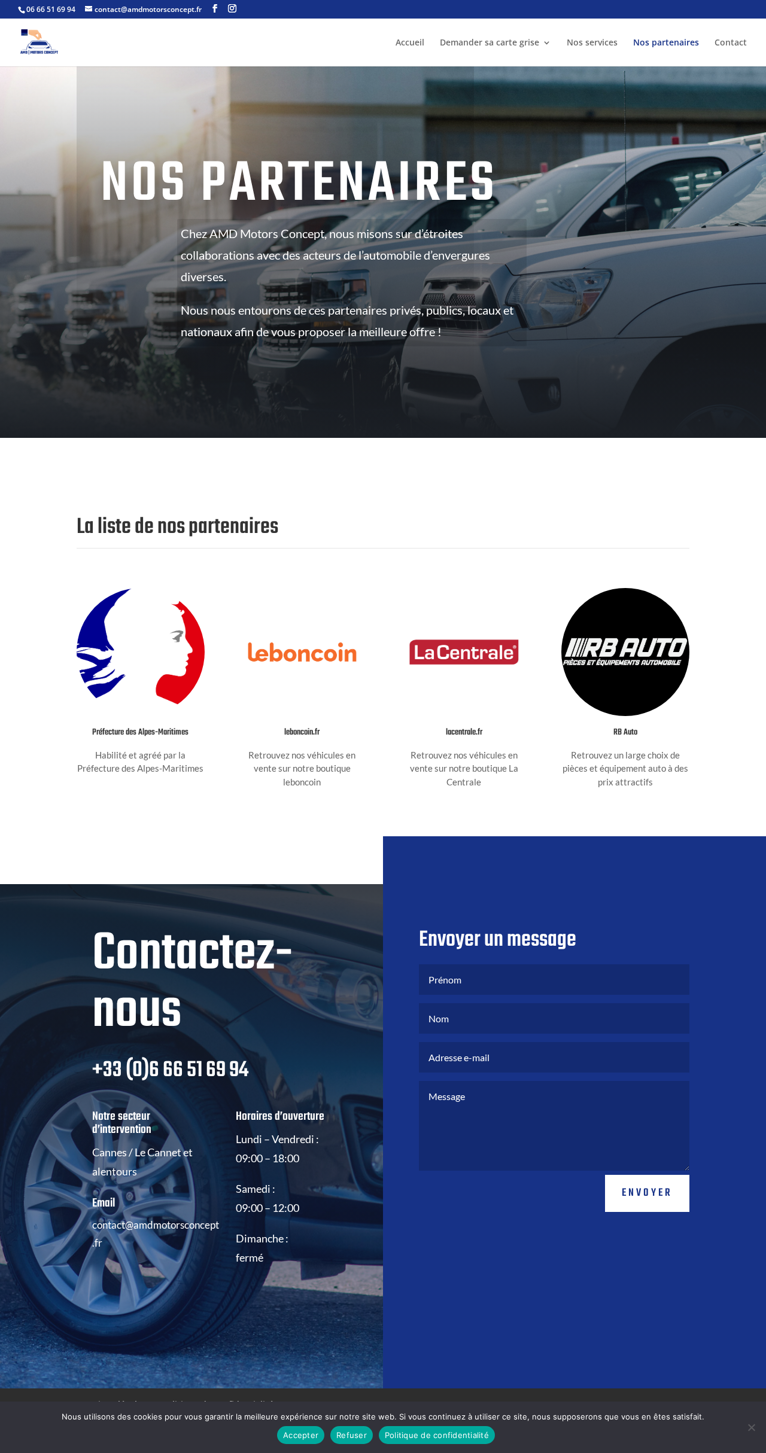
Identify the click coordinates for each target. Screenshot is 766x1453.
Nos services (592, 43)
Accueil (410, 43)
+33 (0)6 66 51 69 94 (170, 1070)
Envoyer (647, 1193)
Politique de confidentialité (437, 1435)
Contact (731, 43)
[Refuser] (751, 1427)
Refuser (351, 1435)
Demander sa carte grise (489, 43)
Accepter (300, 1435)
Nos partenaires (666, 43)
